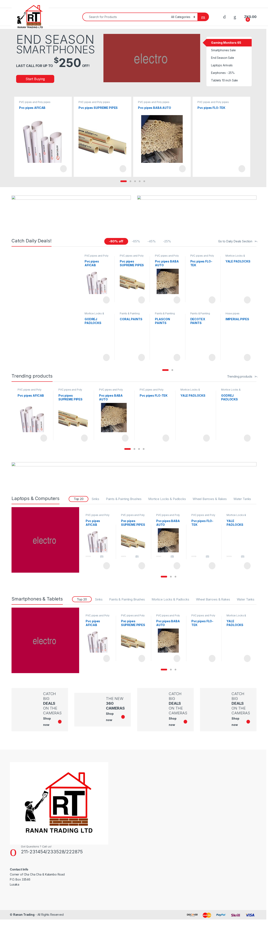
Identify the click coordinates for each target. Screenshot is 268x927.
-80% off (116, 241)
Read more (63, 168)
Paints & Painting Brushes (130, 315)
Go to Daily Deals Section (235, 241)
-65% (136, 241)
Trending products (240, 376)
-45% (151, 241)
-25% (167, 241)
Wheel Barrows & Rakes (210, 499)
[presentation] (248, 135)
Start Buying (35, 79)
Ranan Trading (24, 914)
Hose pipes (232, 313)
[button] (123, 181)
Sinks (95, 499)
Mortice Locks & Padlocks (235, 257)
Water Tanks (242, 499)
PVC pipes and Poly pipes (34, 102)
